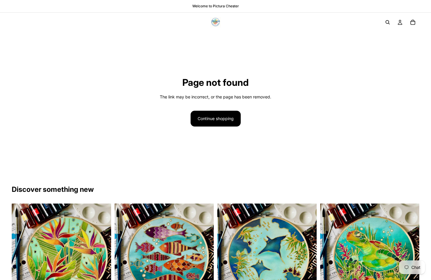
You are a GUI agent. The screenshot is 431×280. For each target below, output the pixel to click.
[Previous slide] (20, 253)
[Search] (387, 22)
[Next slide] (102, 253)
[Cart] (412, 22)
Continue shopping (216, 118)
